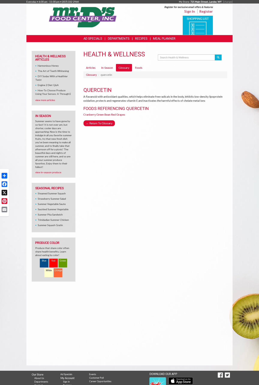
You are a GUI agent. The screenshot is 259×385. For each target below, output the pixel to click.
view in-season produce (48, 172)
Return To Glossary (99, 123)
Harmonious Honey (48, 65)
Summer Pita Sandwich (50, 214)
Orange (58, 270)
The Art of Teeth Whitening (53, 70)
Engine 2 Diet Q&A (48, 85)
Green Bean (103, 114)
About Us (39, 378)
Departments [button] (119, 38)
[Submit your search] (218, 57)
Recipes (141, 38)
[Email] (4, 209)
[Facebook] (4, 184)
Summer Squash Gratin (50, 225)
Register (206, 11)
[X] (4, 192)
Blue (44, 260)
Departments (41, 381)
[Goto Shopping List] (198, 24)
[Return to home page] (83, 16)
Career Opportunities (100, 381)
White (49, 270)
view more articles (45, 99)
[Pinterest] (4, 201)
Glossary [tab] (124, 67)
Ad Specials (93, 38)
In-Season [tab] (107, 67)
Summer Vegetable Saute (52, 203)
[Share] (4, 175)
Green (63, 260)
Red (53, 260)
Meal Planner (164, 38)
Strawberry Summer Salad (52, 198)
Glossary (91, 74)
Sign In (189, 11)
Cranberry (89, 114)
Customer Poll (96, 377)
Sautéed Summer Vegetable (53, 209)
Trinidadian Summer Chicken (53, 219)
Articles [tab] (90, 67)
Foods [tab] (138, 67)
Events (92, 374)
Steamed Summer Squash (52, 193)
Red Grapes (118, 114)
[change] (228, 1)
